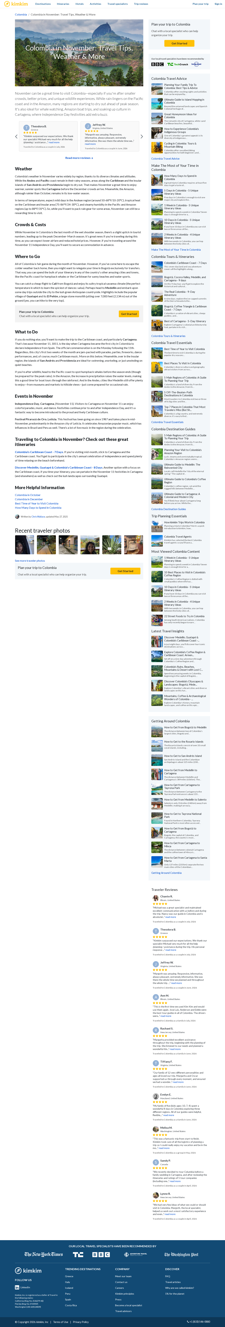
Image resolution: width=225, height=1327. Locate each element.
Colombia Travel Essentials (167, 422)
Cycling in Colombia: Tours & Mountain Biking (180, 145)
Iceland (69, 1287)
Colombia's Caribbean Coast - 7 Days (185, 262)
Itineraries (63, 3)
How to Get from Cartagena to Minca (182, 844)
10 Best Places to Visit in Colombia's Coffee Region (184, 574)
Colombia (21, 14)
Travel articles (173, 1282)
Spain (68, 1299)
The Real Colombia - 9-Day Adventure (179, 293)
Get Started (129, 313)
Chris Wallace (38, 516)
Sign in (218, 3)
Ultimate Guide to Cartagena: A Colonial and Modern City (182, 495)
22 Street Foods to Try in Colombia (184, 616)
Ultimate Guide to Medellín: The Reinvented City (182, 466)
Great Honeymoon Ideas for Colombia (180, 116)
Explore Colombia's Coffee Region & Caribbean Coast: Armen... (184, 653)
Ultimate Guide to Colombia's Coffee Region (185, 481)
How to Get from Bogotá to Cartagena (180, 830)
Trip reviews (141, 3)
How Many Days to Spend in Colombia (38, 507)
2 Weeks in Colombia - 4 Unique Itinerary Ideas (182, 236)
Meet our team (123, 1276)
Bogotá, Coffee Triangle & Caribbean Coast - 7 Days (185, 308)
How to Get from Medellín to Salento (185, 799)
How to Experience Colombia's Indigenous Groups (181, 130)
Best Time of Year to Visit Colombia (36, 503)
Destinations (43, 3)
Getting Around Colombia (166, 872)
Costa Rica (71, 1305)
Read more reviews (78, 157)
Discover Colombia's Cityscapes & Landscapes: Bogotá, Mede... (183, 683)
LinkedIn (25, 1287)
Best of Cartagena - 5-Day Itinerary (185, 321)
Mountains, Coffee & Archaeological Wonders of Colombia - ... (185, 697)
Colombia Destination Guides (168, 509)
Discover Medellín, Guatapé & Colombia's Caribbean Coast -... (181, 639)
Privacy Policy (81, 1321)
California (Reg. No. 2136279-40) (29, 1301)
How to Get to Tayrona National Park (182, 815)
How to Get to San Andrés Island (183, 755)
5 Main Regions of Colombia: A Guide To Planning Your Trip (185, 379)
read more (54, 142)
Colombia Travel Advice (165, 158)
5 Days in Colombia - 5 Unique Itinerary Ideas (181, 192)
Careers (119, 1287)
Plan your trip (200, 3)
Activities (95, 3)
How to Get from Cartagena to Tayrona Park (182, 786)
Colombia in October (28, 495)
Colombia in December (29, 499)
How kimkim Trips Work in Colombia (184, 522)
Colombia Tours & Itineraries (168, 335)
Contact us (121, 1282)
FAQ (167, 1276)
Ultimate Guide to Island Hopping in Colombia (184, 101)
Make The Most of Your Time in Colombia (176, 249)
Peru (67, 1293)
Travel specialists (117, 3)
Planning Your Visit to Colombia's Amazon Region (183, 451)
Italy (67, 1282)
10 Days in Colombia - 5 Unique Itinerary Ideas (182, 221)
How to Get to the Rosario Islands (183, 741)
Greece (69, 1276)
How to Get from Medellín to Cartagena (180, 771)
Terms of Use (60, 1321)
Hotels (80, 3)
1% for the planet (174, 1293)
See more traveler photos (30, 560)
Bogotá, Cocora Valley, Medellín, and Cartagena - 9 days (185, 278)
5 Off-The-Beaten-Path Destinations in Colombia (178, 394)
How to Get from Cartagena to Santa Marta (185, 859)
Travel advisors (123, 1311)
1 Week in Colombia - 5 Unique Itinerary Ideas (181, 207)
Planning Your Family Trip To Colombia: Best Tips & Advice (181, 86)
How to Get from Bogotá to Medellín (185, 727)
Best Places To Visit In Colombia (182, 363)
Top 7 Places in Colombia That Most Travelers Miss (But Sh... (184, 408)
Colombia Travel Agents (178, 536)
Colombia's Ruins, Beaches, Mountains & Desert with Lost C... (183, 668)
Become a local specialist (128, 1305)
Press (118, 1299)
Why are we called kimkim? (179, 1287)
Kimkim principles (124, 1293)
